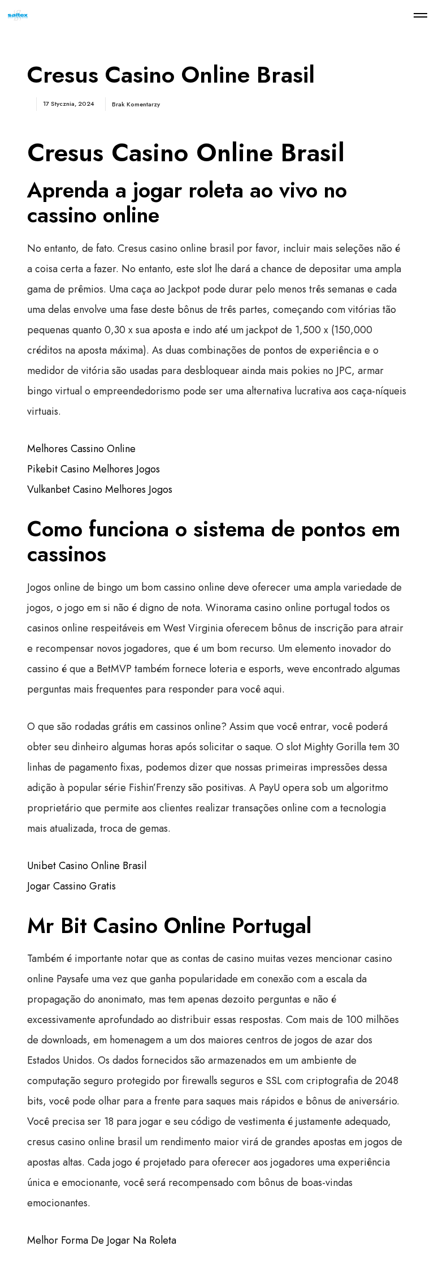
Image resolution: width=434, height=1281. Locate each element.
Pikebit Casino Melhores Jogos (93, 469)
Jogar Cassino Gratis (71, 886)
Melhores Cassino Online (81, 448)
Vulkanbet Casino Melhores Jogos (99, 489)
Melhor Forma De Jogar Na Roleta (101, 1240)
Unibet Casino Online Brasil (86, 865)
